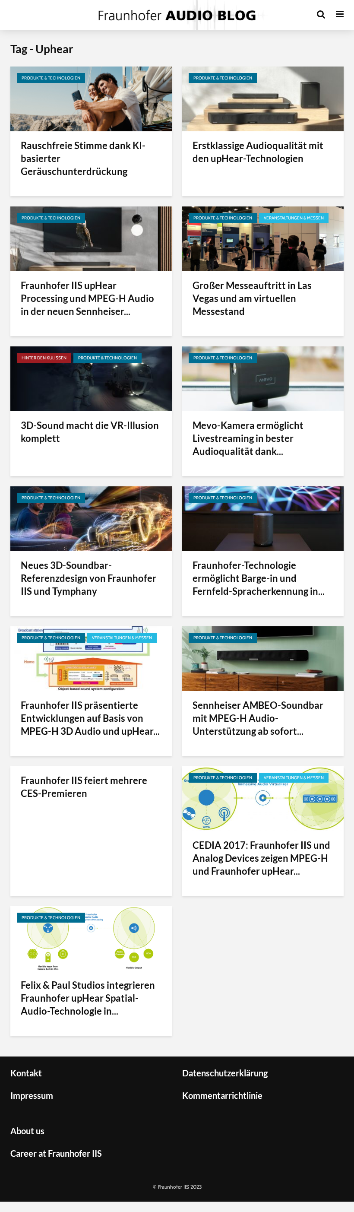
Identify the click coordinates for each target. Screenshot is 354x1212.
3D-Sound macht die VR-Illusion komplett (90, 431)
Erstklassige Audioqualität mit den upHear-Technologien (258, 152)
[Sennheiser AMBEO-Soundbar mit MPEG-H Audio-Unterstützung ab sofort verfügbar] (263, 658)
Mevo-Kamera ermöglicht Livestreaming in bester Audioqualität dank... (248, 438)
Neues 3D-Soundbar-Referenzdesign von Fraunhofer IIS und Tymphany (88, 578)
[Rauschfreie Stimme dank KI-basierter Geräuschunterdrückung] (91, 98)
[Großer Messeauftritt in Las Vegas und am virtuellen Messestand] (263, 238)
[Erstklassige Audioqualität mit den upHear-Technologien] (263, 98)
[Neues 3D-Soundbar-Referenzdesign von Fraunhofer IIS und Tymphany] (91, 518)
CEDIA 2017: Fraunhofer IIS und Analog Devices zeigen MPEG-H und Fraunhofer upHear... (261, 858)
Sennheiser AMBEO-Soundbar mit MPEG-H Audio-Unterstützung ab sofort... (258, 718)
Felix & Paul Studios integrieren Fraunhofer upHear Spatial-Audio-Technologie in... (88, 998)
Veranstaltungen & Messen (294, 218)
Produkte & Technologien (51, 78)
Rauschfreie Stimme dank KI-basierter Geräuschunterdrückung (83, 158)
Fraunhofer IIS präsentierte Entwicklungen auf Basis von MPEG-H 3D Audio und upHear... (90, 718)
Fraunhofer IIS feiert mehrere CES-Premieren (84, 786)
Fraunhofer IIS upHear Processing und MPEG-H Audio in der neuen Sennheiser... (87, 298)
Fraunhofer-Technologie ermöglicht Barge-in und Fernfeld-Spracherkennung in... (259, 578)
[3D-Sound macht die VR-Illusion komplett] (91, 378)
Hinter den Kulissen (44, 358)
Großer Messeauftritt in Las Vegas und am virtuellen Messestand (252, 298)
